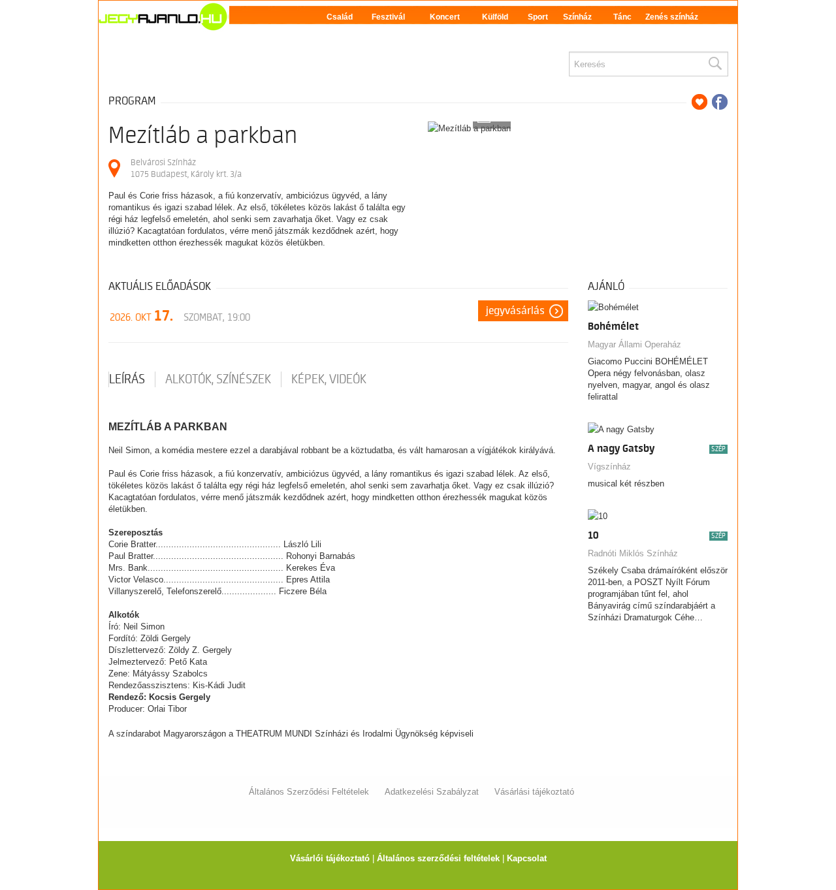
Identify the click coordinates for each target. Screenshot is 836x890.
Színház (577, 17)
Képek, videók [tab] (328, 379)
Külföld (495, 17)
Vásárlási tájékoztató (534, 792)
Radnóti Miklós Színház (633, 553)
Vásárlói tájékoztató (330, 858)
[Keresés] (714, 64)
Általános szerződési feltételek (438, 858)
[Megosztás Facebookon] (720, 102)
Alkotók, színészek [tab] (218, 379)
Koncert (445, 17)
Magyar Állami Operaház (634, 344)
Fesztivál (388, 17)
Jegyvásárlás (515, 311)
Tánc (622, 17)
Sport (538, 17)
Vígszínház (609, 466)
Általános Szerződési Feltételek (309, 792)
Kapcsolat (527, 858)
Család (340, 17)
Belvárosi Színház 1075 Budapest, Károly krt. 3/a (186, 168)
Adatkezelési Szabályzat (432, 792)
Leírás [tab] (127, 379)
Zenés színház (671, 17)
